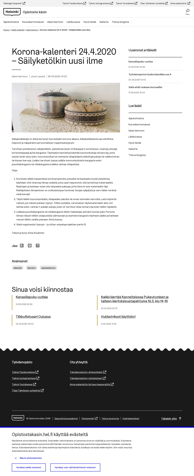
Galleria (103, 21)
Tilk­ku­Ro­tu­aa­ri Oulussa (33, 317)
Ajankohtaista (11, 21)
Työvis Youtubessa (125, 3)
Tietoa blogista (120, 21)
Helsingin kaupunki (12, 3)
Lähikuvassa (73, 21)
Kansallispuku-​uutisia (32, 297)
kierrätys (32, 267)
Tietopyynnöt (87, 418)
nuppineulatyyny (48, 267)
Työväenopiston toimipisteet (86, 378)
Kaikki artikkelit (18, 30)
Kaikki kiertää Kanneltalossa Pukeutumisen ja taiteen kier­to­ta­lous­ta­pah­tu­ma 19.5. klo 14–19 (134, 299)
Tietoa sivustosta (110, 418)
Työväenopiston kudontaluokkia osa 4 (150, 74)
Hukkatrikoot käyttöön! (118, 317)
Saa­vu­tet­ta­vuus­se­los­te (66, 418)
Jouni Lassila (38, 76)
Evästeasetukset (131, 418)
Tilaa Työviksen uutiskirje (152, 3)
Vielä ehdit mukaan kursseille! (145, 87)
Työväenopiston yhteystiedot (86, 372)
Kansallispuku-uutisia (141, 61)
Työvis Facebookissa (72, 3)
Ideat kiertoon (55, 21)
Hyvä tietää (90, 21)
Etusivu (6, 30)
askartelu (17, 267)
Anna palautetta (178, 3)
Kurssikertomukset (33, 21)
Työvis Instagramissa (99, 3)
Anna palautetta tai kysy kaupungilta (90, 384)
